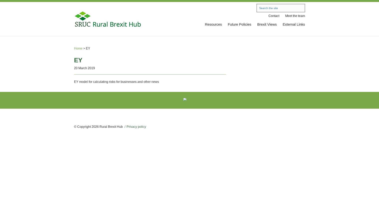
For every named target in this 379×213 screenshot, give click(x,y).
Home (78, 48)
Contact (273, 16)
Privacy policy (136, 126)
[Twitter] (189, 100)
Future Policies (239, 24)
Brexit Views (267, 24)
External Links (294, 24)
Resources (213, 24)
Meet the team (295, 16)
